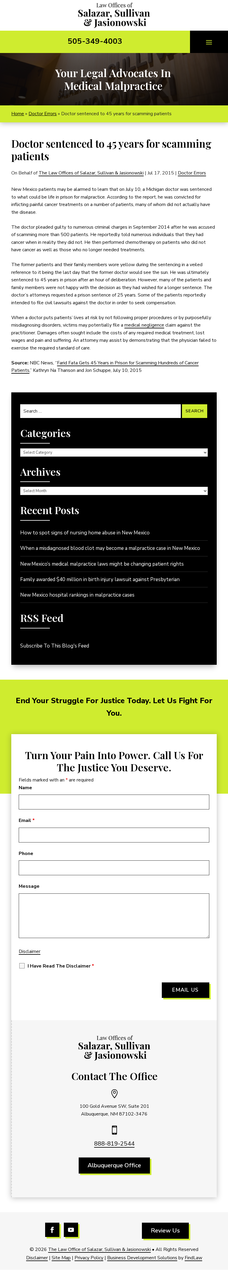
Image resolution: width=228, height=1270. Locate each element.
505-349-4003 (95, 41)
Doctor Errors (192, 173)
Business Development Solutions (142, 1258)
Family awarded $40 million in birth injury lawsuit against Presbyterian (100, 579)
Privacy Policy (89, 1258)
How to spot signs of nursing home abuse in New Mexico (85, 532)
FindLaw (193, 1258)
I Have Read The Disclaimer (61, 966)
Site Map (61, 1258)
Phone (26, 853)
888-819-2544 (114, 1144)
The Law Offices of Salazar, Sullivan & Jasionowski (91, 173)
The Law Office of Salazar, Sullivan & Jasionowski (99, 1249)
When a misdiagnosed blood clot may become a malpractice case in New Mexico (110, 548)
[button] (209, 42)
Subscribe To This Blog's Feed (54, 645)
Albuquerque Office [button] (114, 1165)
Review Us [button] (165, 1231)
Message (29, 886)
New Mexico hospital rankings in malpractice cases (77, 595)
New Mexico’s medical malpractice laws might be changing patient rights (102, 564)
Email (27, 820)
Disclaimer (29, 951)
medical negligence (144, 325)
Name (25, 787)
